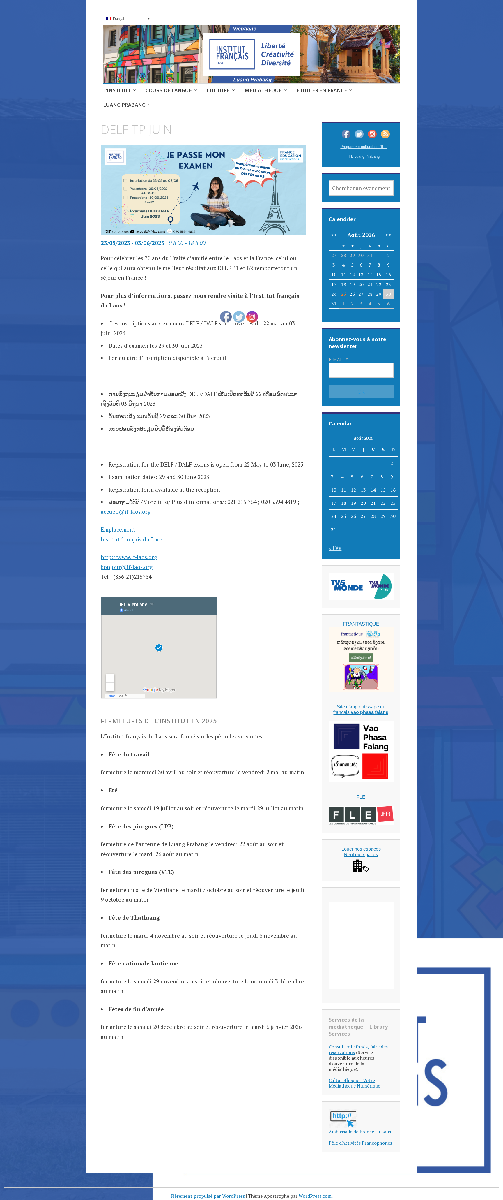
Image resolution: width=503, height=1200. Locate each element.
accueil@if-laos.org (126, 511)
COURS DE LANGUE (169, 90)
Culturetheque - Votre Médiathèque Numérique (354, 1083)
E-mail (338, 359)
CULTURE (218, 90)
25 (343, 294)
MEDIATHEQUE (263, 90)
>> (388, 235)
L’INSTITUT (117, 90)
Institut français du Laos (132, 539)
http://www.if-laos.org (129, 557)
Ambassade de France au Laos (360, 1131)
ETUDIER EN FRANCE (322, 90)
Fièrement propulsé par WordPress (208, 1196)
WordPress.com (315, 1196)
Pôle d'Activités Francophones (360, 1143)
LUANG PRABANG (124, 104)
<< (334, 235)
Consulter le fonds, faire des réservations (358, 1049)
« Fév (335, 548)
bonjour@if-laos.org (127, 567)
